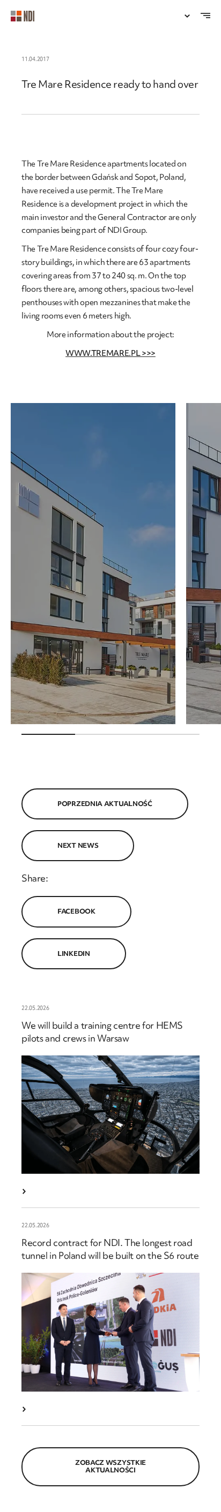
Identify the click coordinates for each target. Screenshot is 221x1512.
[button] (93, 563)
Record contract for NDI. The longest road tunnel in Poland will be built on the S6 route (110, 1249)
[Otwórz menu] (187, 16)
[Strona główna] (28, 16)
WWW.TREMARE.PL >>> (110, 353)
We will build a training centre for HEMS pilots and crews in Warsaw (102, 1031)
